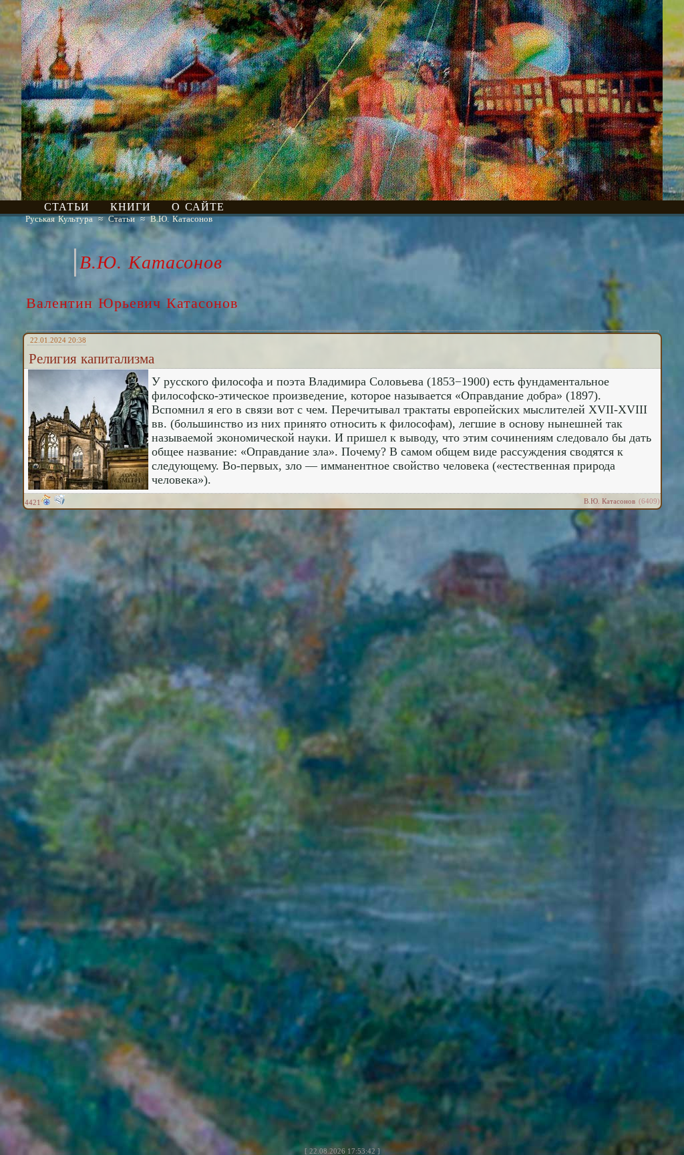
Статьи (67, 206)
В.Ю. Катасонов (181, 219)
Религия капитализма (91, 359)
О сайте (198, 206)
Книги (130, 206)
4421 (33, 502)
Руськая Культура (59, 219)
